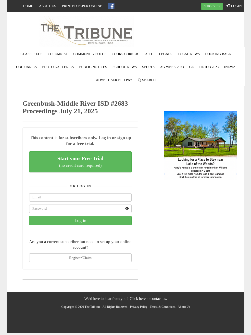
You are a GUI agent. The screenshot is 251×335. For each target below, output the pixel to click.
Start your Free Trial (80, 161)
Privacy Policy (138, 307)
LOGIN (236, 6)
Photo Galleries (58, 67)
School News (125, 67)
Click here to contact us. (148, 298)
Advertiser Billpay (114, 80)
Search (148, 80)
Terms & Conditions (163, 307)
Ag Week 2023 (172, 67)
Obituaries (26, 67)
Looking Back (218, 54)
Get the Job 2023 (204, 67)
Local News (189, 54)
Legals (165, 54)
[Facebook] (111, 6)
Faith (148, 54)
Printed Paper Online (82, 6)
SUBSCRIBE (212, 6)
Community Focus (89, 54)
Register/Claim (80, 258)
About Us (47, 6)
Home (28, 6)
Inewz (229, 67)
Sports (148, 67)
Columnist (58, 54)
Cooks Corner (125, 54)
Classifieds (31, 54)
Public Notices (93, 67)
